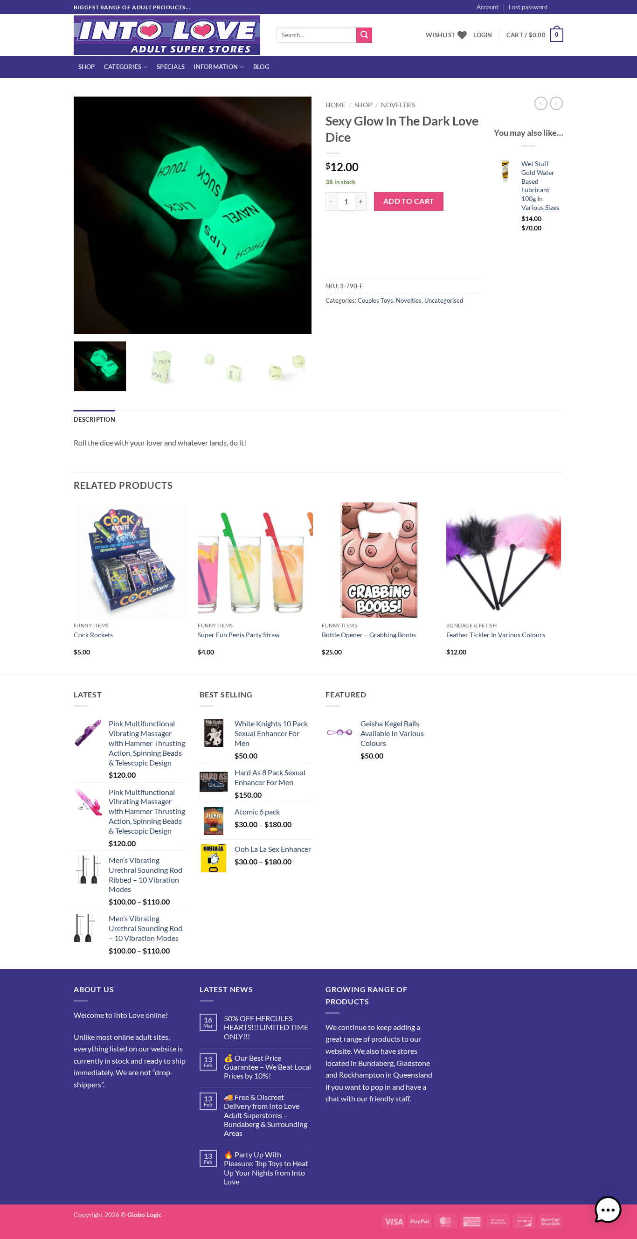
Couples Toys (375, 300)
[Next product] (540, 103)
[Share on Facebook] (334, 321)
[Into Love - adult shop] (168, 35)
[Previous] (90, 215)
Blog (261, 66)
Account (488, 7)
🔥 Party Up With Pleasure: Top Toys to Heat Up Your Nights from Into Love (266, 1168)
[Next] (295, 215)
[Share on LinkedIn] (401, 321)
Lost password (528, 7)
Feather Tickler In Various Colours (495, 635)
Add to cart (409, 201)
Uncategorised (443, 300)
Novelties (398, 105)
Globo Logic (144, 1214)
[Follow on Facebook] (82, 1107)
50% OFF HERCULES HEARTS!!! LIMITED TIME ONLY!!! (266, 1027)
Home (335, 105)
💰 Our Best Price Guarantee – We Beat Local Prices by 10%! (267, 1066)
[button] (574, 17)
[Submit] (364, 35)
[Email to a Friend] (367, 321)
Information (216, 66)
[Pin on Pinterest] (384, 321)
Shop (86, 66)
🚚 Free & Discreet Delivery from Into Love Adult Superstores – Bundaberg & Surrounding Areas (265, 1115)
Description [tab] (94, 419)
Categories (123, 66)
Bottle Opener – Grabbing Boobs (369, 635)
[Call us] (116, 1107)
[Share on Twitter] (351, 321)
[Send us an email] (568, 12)
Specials (171, 66)
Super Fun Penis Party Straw (239, 635)
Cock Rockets (93, 635)
